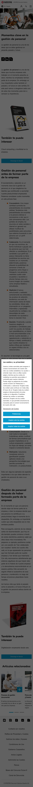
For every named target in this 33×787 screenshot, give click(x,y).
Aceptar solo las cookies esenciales (16, 420)
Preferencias (16, 414)
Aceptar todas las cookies (16, 426)
